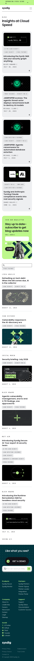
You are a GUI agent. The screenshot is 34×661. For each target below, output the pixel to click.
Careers (5, 607)
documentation (24, 607)
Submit (10, 249)
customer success (25, 610)
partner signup (24, 586)
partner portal (23, 594)
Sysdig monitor (7, 586)
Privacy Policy (6, 649)
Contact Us (5, 654)
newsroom (6, 610)
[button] (31, 8)
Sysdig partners (24, 584)
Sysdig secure (7, 584)
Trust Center (21, 651)
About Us (5, 602)
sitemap (5, 617)
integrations (23, 591)
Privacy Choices (7, 651)
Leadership (6, 605)
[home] (6, 8)
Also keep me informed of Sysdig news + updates (16, 243)
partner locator (24, 589)
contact (4, 612)
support (21, 602)
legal (4, 615)
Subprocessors (21, 649)
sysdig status (23, 605)
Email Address (10, 234)
